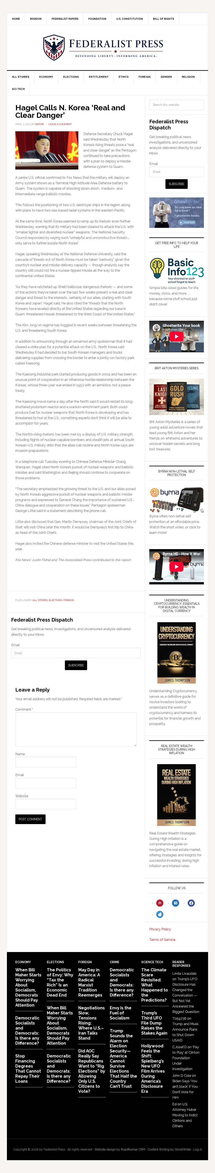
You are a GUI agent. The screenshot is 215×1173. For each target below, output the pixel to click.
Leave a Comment (60, 124)
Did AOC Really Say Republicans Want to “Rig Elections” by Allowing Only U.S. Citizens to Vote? (91, 1071)
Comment (24, 709)
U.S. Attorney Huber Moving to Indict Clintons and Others (185, 1115)
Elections (55, 600)
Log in (197, 1149)
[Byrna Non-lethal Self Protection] (176, 511)
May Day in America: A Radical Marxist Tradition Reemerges (90, 982)
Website (21, 796)
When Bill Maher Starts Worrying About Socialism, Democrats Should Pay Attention (28, 987)
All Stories (40, 600)
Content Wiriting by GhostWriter (169, 1149)
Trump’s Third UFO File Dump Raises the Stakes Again (154, 1023)
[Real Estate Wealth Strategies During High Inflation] (176, 795)
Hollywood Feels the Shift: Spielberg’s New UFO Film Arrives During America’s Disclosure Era (153, 1068)
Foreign (68, 600)
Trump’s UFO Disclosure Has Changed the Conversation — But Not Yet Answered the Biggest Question (185, 995)
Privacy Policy (160, 929)
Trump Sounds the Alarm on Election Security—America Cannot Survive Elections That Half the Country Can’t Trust (123, 1058)
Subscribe (76, 665)
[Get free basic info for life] (176, 282)
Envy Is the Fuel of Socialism (120, 1012)
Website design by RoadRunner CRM (119, 1149)
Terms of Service (162, 940)
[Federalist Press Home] (103, 48)
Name (20, 754)
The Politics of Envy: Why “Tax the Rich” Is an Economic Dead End (60, 982)
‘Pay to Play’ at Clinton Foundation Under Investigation (185, 1058)
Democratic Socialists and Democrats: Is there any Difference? (27, 1030)
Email (15, 645)
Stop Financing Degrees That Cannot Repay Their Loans (28, 1068)
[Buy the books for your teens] (176, 397)
